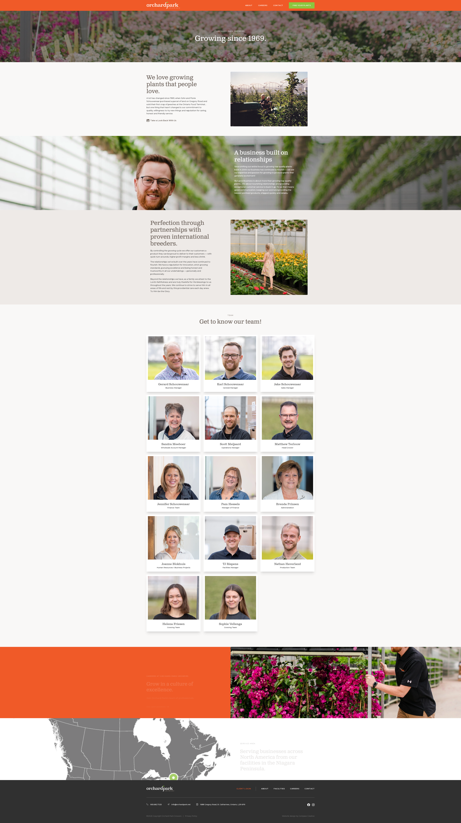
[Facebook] (308, 804)
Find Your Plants (302, 5)
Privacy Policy (191, 816)
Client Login (244, 789)
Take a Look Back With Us (163, 120)
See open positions (156, 695)
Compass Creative (307, 816)
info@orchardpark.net (181, 804)
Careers (262, 5)
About (248, 5)
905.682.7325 (156, 804)
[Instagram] (313, 804)
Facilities (279, 789)
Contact (278, 5)
